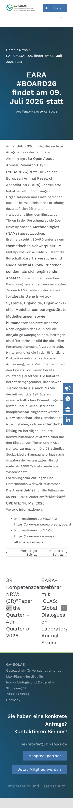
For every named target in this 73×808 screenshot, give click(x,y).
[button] (9, 608)
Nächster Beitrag (56, 552)
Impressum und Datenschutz (36, 786)
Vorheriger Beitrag (29, 552)
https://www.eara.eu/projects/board (42, 524)
